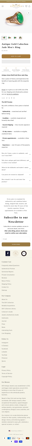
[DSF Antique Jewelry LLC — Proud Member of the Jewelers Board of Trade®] (24, 253)
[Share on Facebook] (7, 98)
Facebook (5, 349)
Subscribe (16, 244)
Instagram (5, 342)
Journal (4, 321)
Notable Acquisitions (8, 305)
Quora (4, 361)
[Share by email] (14, 98)
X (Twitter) (5, 345)
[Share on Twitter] (9, 98)
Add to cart (16, 56)
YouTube (4, 355)
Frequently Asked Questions (10, 265)
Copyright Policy (7, 376)
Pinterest (4, 358)
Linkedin (4, 352)
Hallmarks (5, 318)
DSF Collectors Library (9, 308)
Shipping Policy (6, 284)
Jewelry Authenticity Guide (10, 315)
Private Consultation (8, 275)
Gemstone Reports (7, 271)
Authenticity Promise (8, 268)
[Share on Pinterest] (11, 98)
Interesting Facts (7, 330)
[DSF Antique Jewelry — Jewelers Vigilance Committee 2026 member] (15, 253)
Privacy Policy (6, 370)
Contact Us (5, 287)
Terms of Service (7, 373)
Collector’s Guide (7, 312)
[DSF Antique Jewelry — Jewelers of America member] (7, 253)
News (3, 327)
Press (3, 324)
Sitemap (4, 290)
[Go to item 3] (15, 38)
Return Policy (6, 281)
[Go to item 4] (20, 38)
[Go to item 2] (9, 38)
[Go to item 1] (4, 38)
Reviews (4, 278)
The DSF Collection (8, 302)
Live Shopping (6, 333)
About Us (4, 299)
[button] (16, 61)
